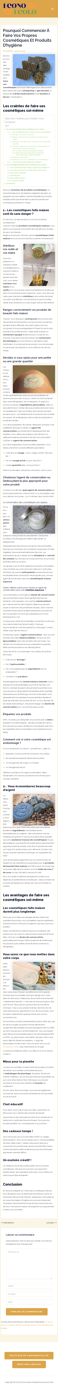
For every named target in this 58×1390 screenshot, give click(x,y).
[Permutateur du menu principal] (52, 9)
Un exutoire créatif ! (17, 181)
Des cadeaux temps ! (18, 178)
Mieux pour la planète (18, 173)
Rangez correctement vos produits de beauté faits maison (30, 138)
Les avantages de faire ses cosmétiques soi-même (26, 165)
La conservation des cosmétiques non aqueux (30, 150)
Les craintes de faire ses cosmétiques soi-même (25, 129)
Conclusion (10, 183)
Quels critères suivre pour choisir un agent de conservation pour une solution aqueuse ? (30, 154)
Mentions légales (29, 1364)
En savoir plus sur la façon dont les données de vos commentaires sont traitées (27, 1325)
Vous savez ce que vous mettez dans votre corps (28, 170)
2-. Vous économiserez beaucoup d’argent (25, 162)
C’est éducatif (15, 175)
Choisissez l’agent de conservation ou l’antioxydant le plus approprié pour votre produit (31, 147)
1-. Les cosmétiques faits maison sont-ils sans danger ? (30, 132)
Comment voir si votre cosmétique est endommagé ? (31, 159)
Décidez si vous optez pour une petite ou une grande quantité (31, 143)
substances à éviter (11, 1047)
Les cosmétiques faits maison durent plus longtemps (30, 167)
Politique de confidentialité (29, 1355)
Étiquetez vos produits (20, 157)
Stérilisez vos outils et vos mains (23, 134)
